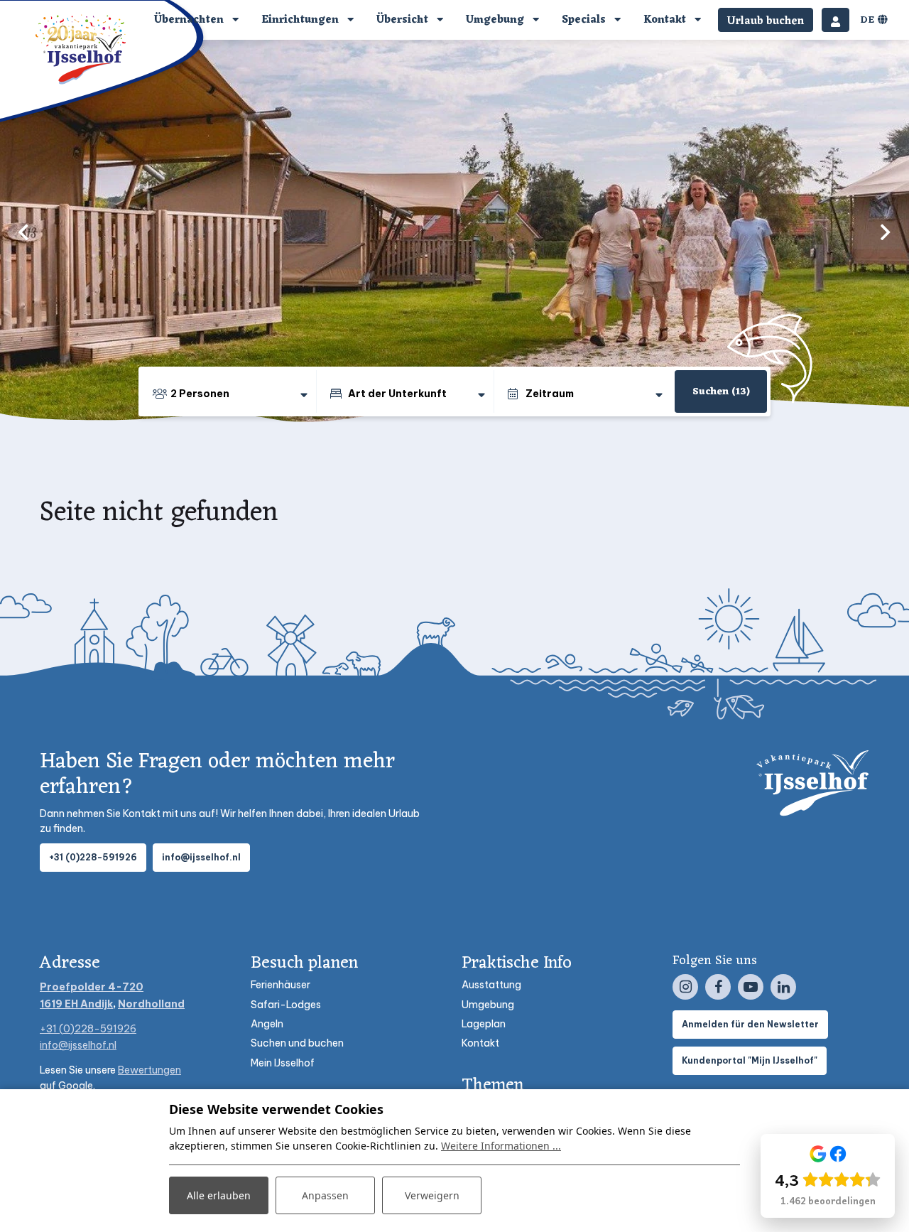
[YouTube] (750, 987)
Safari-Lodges (286, 1004)
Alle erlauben (219, 1195)
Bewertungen (149, 1070)
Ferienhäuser (280, 984)
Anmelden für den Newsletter (750, 1024)
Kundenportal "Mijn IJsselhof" (749, 1060)
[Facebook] (718, 987)
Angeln (267, 1023)
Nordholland (151, 1004)
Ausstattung (491, 984)
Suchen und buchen (297, 1043)
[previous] (23, 231)
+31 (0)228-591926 (93, 857)
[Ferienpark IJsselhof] (81, 49)
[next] (885, 231)
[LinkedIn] (783, 987)
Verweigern (432, 1195)
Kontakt (480, 1043)
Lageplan (484, 1023)
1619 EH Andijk (76, 1004)
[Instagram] (685, 987)
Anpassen (325, 1195)
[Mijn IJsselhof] (835, 20)
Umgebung (488, 1004)
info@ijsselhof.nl (201, 857)
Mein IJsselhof (283, 1063)
